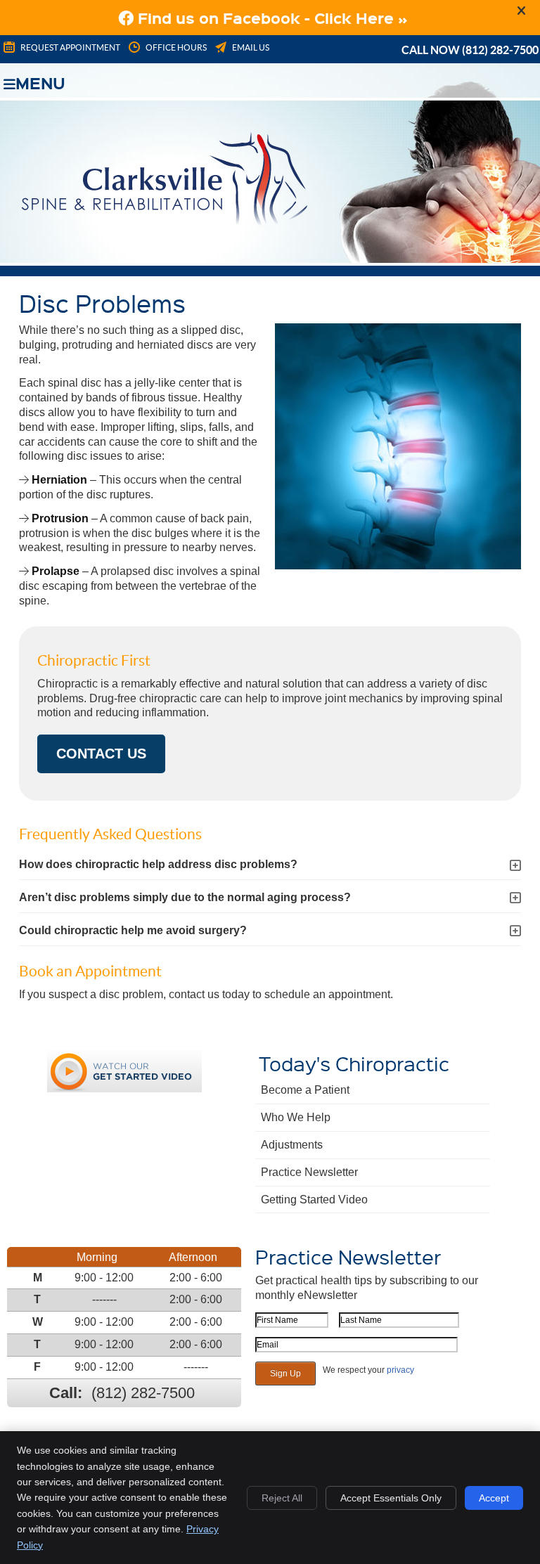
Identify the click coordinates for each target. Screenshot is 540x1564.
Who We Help (295, 1117)
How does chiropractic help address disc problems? (158, 864)
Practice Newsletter (309, 1172)
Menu (40, 81)
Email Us (250, 47)
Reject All (282, 1498)
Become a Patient (305, 1090)
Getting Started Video (314, 1200)
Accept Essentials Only (391, 1498)
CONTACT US (101, 753)
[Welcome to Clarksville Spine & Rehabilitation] (164, 222)
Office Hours (176, 47)
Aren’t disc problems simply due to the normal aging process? (185, 897)
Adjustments (292, 1145)
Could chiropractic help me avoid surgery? (133, 930)
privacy (400, 1370)
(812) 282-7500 (500, 50)
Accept (494, 1498)
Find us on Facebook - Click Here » (271, 17)
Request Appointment (70, 47)
